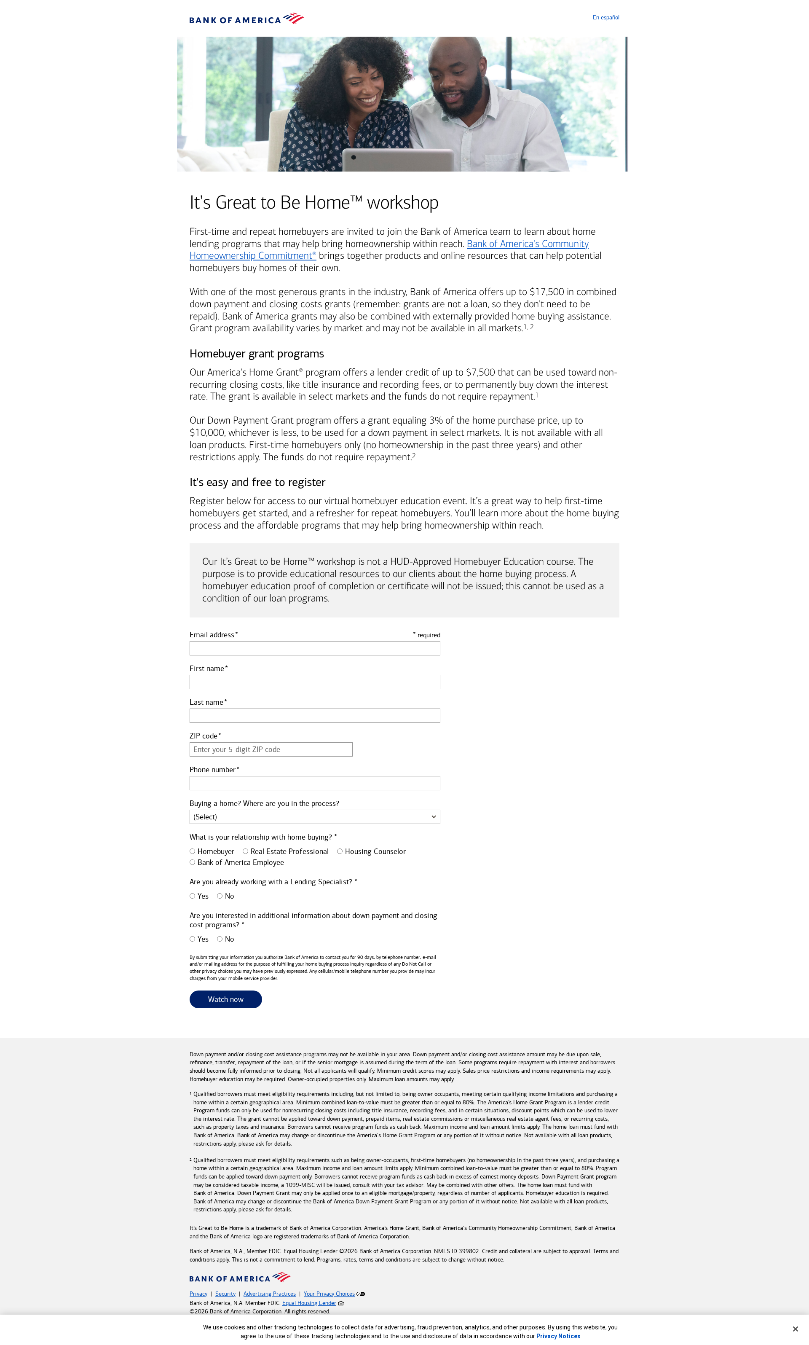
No (229, 896)
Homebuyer (216, 851)
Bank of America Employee (241, 862)
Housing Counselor (375, 851)
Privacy (198, 1293)
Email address (212, 634)
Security (225, 1293)
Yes (203, 896)
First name (207, 668)
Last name (206, 702)
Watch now (235, 999)
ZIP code (203, 736)
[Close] (795, 1329)
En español (606, 17)
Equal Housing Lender (309, 1303)
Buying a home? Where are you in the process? (264, 803)
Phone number (213, 769)
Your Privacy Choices (329, 1293)
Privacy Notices (558, 1336)
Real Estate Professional (290, 851)
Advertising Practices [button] (270, 1293)
